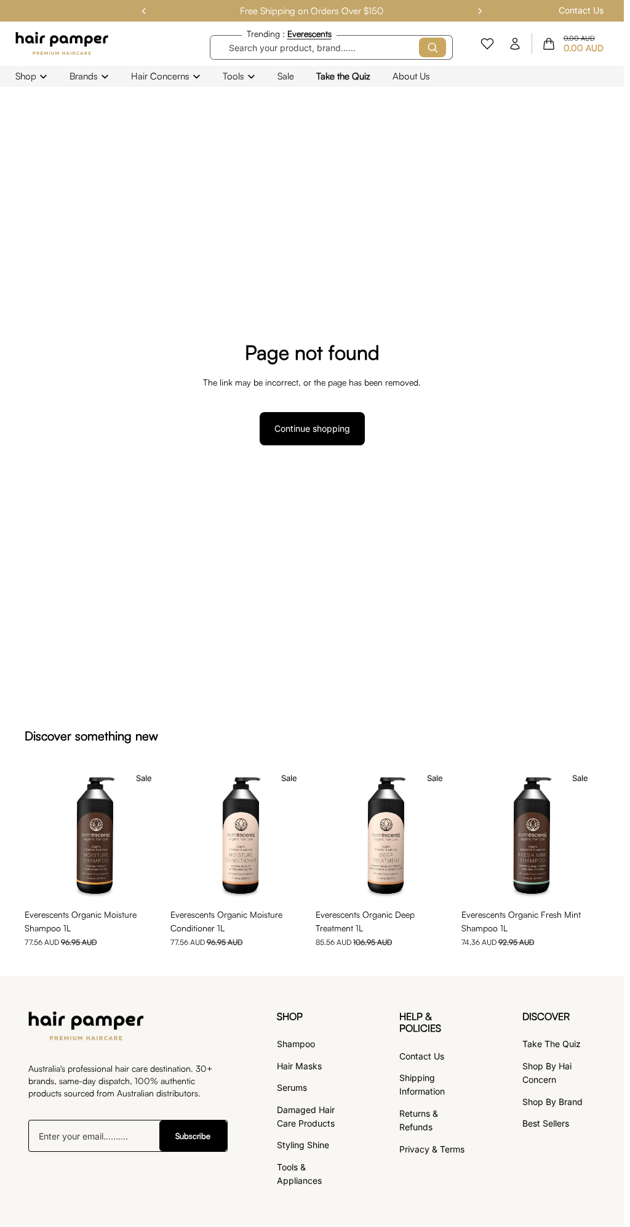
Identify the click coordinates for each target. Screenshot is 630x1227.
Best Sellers (545, 1123)
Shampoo (296, 1044)
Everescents (309, 34)
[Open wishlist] (487, 43)
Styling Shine (303, 1145)
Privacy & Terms (432, 1149)
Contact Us (581, 10)
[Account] (514, 43)
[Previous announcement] (144, 11)
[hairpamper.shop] (62, 43)
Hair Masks (299, 1066)
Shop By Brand (552, 1101)
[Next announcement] (480, 11)
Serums (292, 1087)
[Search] (432, 47)
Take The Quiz (551, 1044)
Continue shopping (312, 428)
